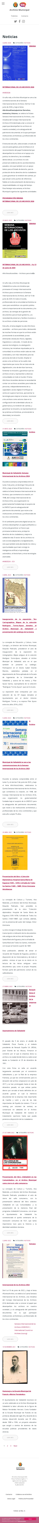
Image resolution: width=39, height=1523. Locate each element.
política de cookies (22, 1521)
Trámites (14, 16)
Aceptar (30, 1519)
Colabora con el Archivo (24, 1494)
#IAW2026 (6, 93)
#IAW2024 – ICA (8, 561)
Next (15, 1446)
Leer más (10, 212)
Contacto (24, 16)
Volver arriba (19, 1511)
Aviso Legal (11, 1499)
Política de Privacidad (26, 1499)
